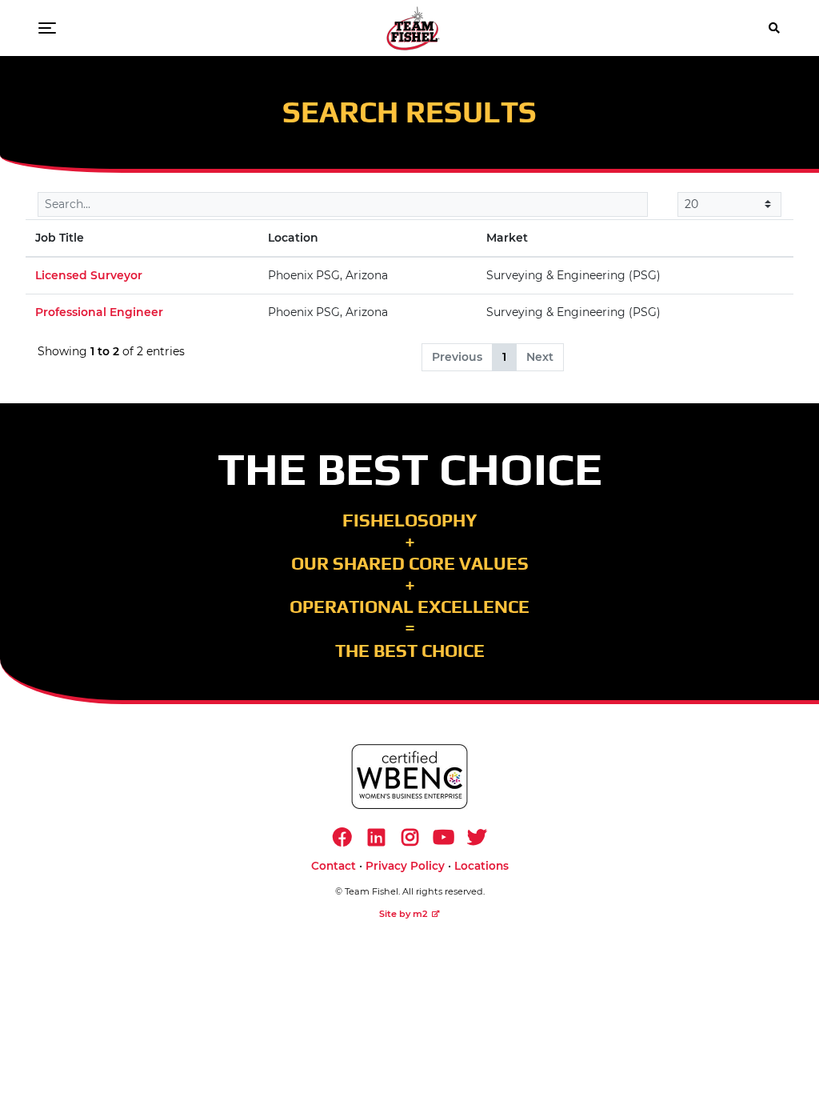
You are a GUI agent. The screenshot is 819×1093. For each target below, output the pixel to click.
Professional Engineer (99, 312)
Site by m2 (403, 913)
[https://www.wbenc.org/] (409, 777)
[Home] (413, 28)
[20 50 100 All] (729, 204)
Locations (481, 865)
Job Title (59, 237)
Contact (333, 865)
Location (293, 237)
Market (507, 237)
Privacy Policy (405, 865)
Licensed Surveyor (88, 275)
